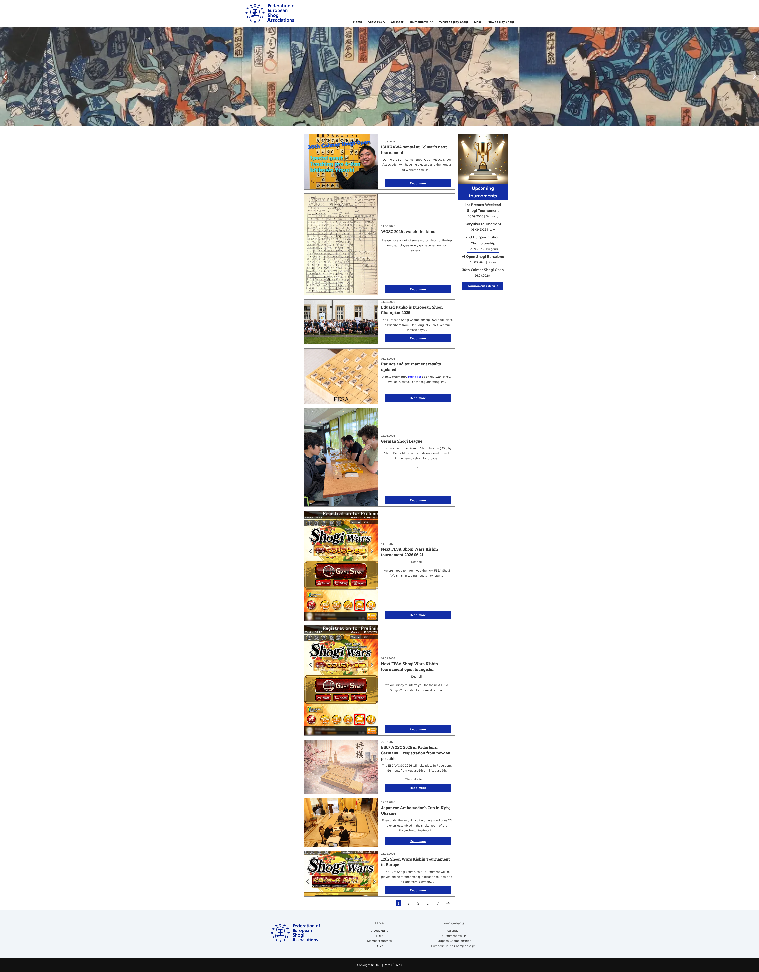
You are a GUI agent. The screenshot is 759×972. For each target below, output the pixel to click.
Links (478, 22)
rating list (414, 376)
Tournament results (453, 936)
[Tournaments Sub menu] (431, 21)
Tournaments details (482, 286)
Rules (379, 946)
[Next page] (448, 903)
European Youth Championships (453, 946)
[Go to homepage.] (270, 13)
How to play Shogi (501, 22)
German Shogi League (401, 441)
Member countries (379, 941)
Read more (418, 183)
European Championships (453, 941)
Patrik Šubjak (393, 965)
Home (357, 22)
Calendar (397, 22)
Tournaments (418, 22)
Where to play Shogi (453, 22)
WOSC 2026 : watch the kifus (408, 231)
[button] (5, 77)
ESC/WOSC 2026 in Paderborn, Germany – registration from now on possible (415, 753)
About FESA (376, 22)
